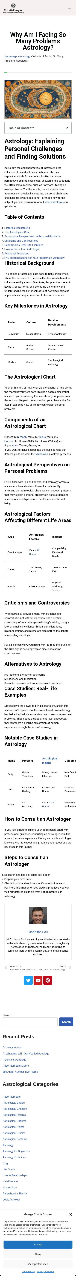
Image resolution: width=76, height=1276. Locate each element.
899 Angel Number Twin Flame (20, 1071)
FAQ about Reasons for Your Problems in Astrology (34, 257)
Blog (5, 1163)
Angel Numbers (12, 1096)
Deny (38, 1254)
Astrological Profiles (14, 1132)
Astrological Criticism (15, 1108)
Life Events (9, 1169)
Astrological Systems (15, 1138)
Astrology (24, 56)
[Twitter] (28, 980)
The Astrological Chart (17, 232)
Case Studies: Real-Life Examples (23, 245)
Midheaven (42, 454)
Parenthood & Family (15, 1193)
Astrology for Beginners (16, 1151)
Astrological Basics (14, 1102)
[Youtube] (38, 980)
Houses (8, 441)
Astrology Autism (12, 1047)
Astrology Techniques (15, 1157)
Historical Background (17, 228)
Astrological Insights (14, 1114)
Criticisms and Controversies (21, 240)
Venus (42, 437)
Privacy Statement (45, 1271)
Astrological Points (13, 1126)
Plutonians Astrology (14, 1059)
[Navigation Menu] (69, 8)
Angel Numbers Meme (16, 1065)
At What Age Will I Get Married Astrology (26, 1053)
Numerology (10, 1187)
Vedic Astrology (12, 1199)
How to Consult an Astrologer (21, 249)
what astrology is (55, 202)
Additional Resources (16, 253)
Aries (15, 445)
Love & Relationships (15, 1175)
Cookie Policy (28, 1271)
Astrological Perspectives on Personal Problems (32, 236)
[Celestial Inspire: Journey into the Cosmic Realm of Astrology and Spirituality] (13, 7)
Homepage (10, 56)
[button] (70, 1214)
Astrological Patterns (15, 1120)
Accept (38, 1244)
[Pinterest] (47, 980)
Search (7, 1015)
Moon (23, 437)
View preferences (38, 1263)
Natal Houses (10, 1181)
